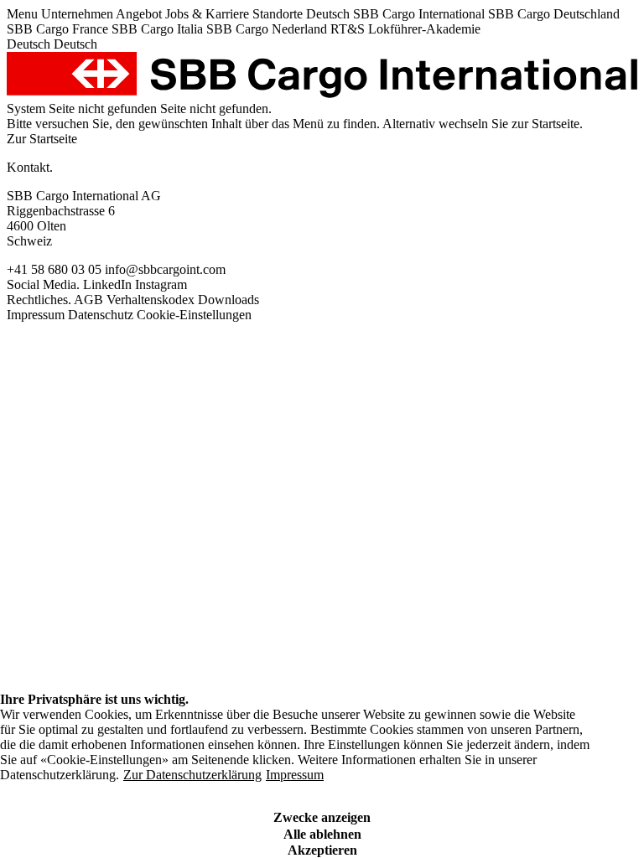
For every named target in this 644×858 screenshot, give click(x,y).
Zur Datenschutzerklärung (192, 775)
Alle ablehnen (322, 834)
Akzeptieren (322, 850)
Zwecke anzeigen (322, 817)
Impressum (295, 775)
